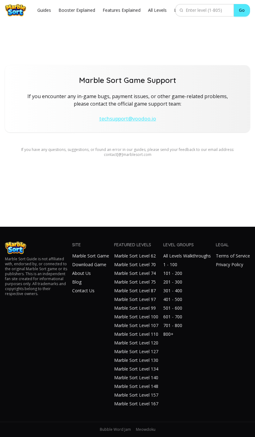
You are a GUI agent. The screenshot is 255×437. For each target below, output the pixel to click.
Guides (44, 10)
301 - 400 (172, 291)
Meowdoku (145, 429)
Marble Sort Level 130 (136, 360)
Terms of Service (233, 256)
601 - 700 (172, 317)
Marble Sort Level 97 (135, 299)
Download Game (89, 264)
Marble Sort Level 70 (135, 264)
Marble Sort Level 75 (135, 282)
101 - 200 (172, 273)
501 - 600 (172, 308)
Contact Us (83, 291)
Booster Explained (76, 10)
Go (242, 10)
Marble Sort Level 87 (135, 291)
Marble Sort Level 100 (136, 317)
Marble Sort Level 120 (136, 343)
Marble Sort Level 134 (136, 369)
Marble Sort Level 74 (135, 273)
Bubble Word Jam (115, 429)
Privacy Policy (229, 264)
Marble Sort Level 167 (136, 404)
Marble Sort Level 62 (135, 256)
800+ (168, 334)
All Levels (157, 10)
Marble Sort (15, 259)
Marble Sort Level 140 (136, 377)
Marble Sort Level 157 (136, 395)
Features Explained (122, 10)
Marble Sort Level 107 (136, 325)
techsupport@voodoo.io (127, 118)
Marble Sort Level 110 (136, 334)
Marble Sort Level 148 (136, 386)
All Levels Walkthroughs (187, 256)
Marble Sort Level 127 (136, 351)
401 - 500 (172, 299)
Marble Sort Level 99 (135, 308)
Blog (76, 282)
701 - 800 (172, 325)
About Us (81, 273)
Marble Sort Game (90, 256)
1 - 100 (170, 264)
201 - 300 (172, 282)
